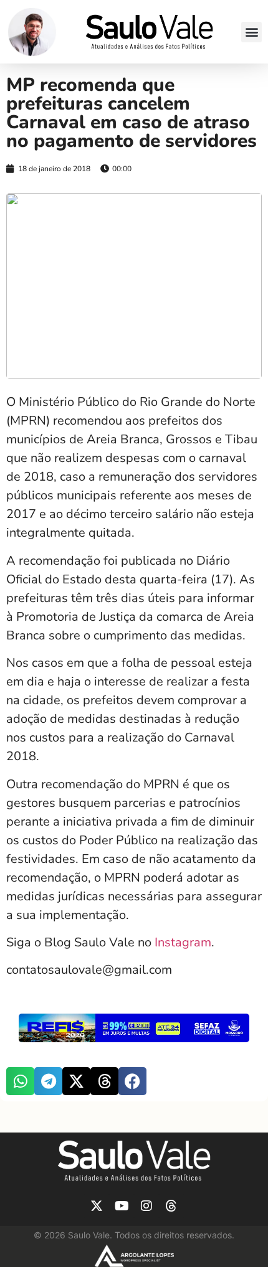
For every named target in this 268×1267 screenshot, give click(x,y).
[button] (251, 32)
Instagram (181, 942)
